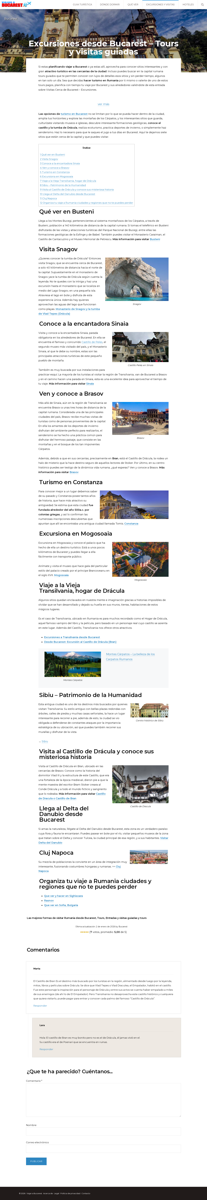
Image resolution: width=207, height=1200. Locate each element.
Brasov (74, 472)
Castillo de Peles (92, 342)
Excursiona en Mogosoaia (56, 176)
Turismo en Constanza (55, 172)
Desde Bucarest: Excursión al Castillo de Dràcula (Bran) (80, 641)
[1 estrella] (81, 932)
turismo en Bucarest (74, 113)
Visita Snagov (49, 158)
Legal (56, 1193)
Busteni (155, 239)
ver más (103, 104)
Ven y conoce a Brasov (54, 167)
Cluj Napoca (48, 198)
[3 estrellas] (84, 932)
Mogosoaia (61, 575)
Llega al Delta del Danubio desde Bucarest (67, 193)
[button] (202, 4)
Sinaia (90, 383)
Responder (40, 1005)
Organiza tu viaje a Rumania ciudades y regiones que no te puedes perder (86, 202)
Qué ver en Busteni (52, 154)
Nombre (31, 1125)
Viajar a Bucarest (34, 1193)
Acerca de (48, 1193)
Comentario (34, 1080)
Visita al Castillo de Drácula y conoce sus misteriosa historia (77, 189)
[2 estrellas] (83, 932)
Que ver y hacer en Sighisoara (63, 896)
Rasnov (49, 900)
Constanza (131, 523)
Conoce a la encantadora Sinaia (60, 163)
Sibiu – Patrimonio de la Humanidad (63, 185)
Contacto (86, 1193)
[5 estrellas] (88, 932)
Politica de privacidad (70, 1193)
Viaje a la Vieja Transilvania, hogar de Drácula (68, 180)
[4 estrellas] (86, 932)
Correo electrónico (37, 1142)
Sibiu (45, 741)
